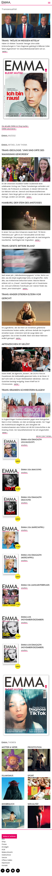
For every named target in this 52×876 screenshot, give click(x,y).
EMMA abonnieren (8, 129)
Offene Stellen (7, 860)
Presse (4, 844)
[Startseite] (26, 2)
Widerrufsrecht (7, 852)
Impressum (6, 863)
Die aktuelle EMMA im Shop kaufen (15, 126)
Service (4, 857)
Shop (4, 842)
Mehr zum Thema (43, 436)
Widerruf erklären (9, 836)
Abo (3, 839)
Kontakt (5, 865)
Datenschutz (6, 855)
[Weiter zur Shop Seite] (26, 89)
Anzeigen (5, 847)
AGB (3, 850)
